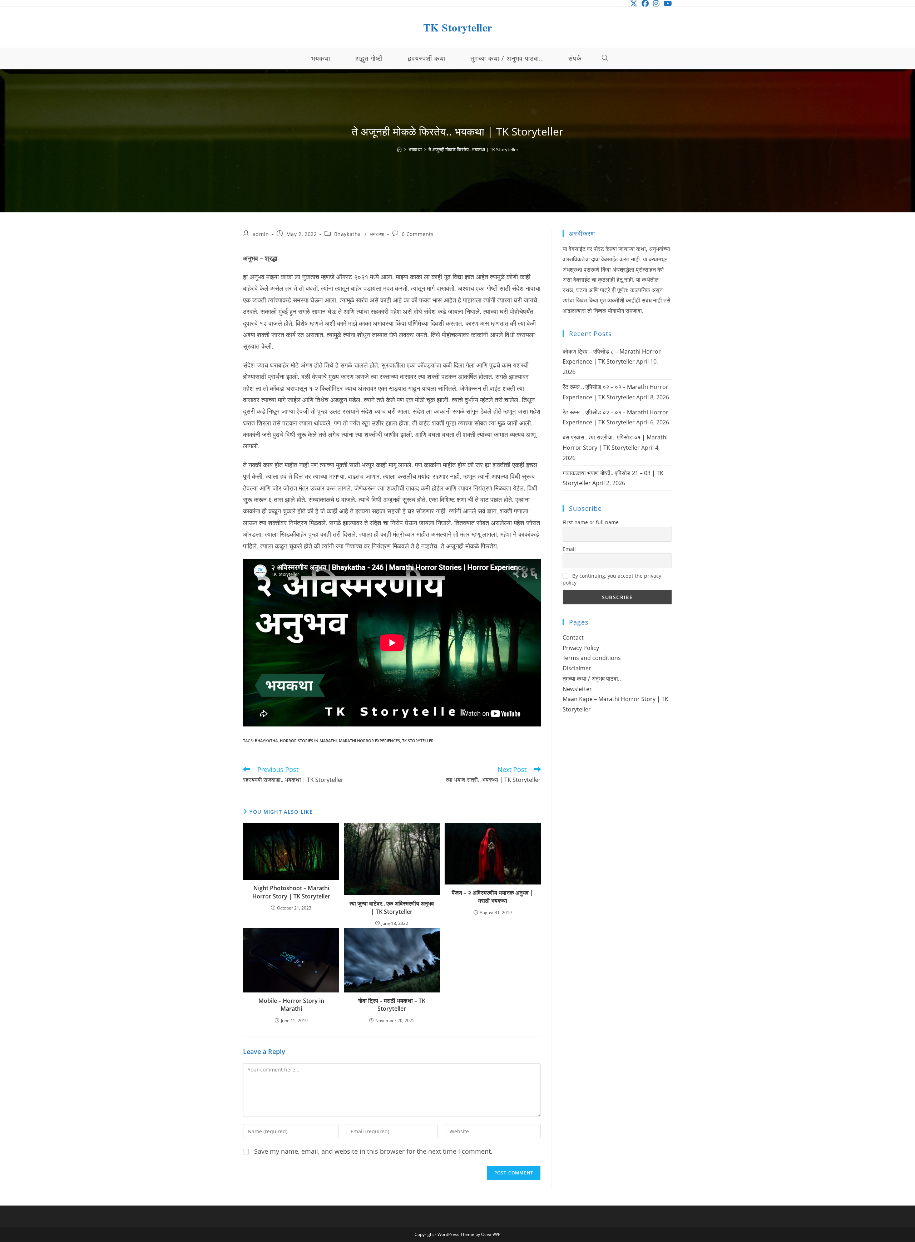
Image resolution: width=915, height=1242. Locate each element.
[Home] (399, 149)
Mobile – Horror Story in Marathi (291, 1004)
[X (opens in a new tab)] (633, 3)
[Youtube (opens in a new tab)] (667, 3)
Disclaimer (577, 668)
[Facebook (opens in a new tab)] (645, 3)
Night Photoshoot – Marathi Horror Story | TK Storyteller (291, 892)
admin (261, 234)
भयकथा (377, 234)
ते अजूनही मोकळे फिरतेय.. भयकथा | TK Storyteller (473, 149)
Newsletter (577, 689)
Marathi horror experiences (369, 740)
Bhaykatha (347, 234)
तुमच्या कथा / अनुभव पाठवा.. (592, 678)
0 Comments (418, 234)
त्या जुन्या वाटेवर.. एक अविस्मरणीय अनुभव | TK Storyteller (392, 907)
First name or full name (591, 522)
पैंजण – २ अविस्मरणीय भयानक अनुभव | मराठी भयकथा (492, 897)
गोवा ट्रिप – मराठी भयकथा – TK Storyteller (391, 1004)
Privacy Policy (581, 648)
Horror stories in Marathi (308, 740)
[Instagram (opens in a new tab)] (656, 3)
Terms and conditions (592, 658)
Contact (573, 637)
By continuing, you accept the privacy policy (612, 579)
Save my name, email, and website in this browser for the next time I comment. (373, 1151)
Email (569, 549)
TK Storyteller (457, 27)
